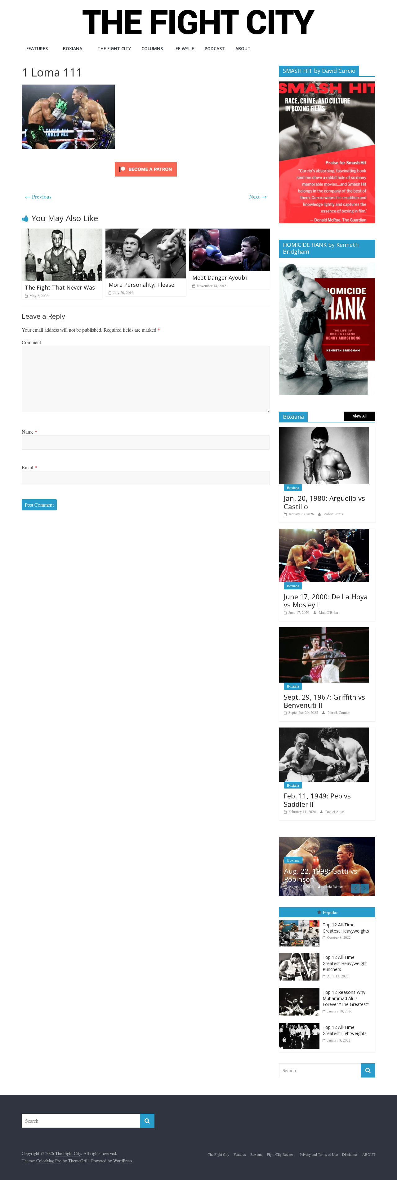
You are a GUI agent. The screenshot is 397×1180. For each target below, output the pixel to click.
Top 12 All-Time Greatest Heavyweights (346, 928)
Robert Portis (333, 513)
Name (29, 431)
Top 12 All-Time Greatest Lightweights (345, 1030)
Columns (152, 48)
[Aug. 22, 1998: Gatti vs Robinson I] (327, 840)
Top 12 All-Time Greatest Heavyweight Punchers (345, 963)
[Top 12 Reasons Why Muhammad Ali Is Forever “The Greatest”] (301, 988)
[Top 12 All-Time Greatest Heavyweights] (301, 920)
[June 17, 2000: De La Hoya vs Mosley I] (324, 532)
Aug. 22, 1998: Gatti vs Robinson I (320, 875)
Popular (330, 912)
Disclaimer (350, 1154)
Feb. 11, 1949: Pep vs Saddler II (317, 799)
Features (37, 48)
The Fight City (114, 48)
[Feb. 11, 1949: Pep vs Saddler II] (324, 731)
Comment (31, 342)
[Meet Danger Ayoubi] (229, 232)
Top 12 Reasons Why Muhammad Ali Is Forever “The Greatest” (346, 998)
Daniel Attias (335, 811)
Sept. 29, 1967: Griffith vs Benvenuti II (324, 701)
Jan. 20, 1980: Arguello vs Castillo (324, 502)
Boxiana (72, 48)
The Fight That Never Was (60, 287)
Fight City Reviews (281, 1154)
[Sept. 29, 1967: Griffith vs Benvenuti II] (324, 630)
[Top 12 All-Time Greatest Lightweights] (301, 1023)
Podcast (215, 48)
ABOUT (243, 48)
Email (29, 467)
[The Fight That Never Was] (62, 232)
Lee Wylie (183, 48)
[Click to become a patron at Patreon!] (146, 163)
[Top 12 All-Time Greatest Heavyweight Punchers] (301, 953)
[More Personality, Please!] (145, 232)
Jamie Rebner (333, 886)
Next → (258, 196)
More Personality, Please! (142, 284)
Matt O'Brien (328, 612)
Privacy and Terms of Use (319, 1154)
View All (360, 416)
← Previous (38, 196)
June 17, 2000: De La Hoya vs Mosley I (326, 600)
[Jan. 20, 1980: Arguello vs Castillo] (324, 430)
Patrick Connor (339, 712)
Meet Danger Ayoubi (219, 277)
